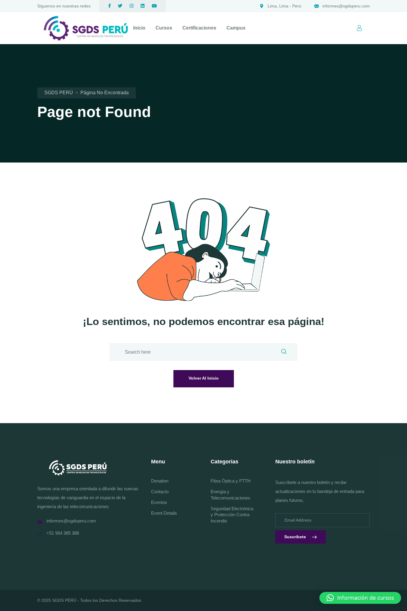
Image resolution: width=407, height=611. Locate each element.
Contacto (160, 491)
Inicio (139, 27)
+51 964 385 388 (62, 533)
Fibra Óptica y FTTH (231, 480)
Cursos (164, 27)
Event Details (164, 513)
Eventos (159, 502)
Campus (236, 27)
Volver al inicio (204, 378)
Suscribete (295, 536)
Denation (159, 480)
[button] (360, 598)
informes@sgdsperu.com (346, 6)
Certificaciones (199, 27)
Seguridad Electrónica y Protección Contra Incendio (232, 515)
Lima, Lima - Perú (284, 6)
